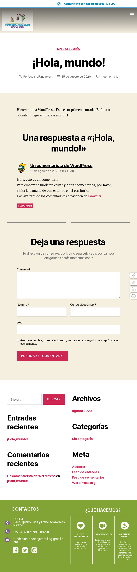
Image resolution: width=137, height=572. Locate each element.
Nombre (23, 304)
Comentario (24, 269)
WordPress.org (84, 483)
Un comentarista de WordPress (31, 476)
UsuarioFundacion (40, 76)
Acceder (78, 467)
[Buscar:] (24, 400)
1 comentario (109, 76)
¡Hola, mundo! (17, 439)
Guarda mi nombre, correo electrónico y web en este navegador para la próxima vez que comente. (70, 342)
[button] (132, 13)
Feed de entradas (85, 472)
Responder (25, 205)
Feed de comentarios (88, 477)
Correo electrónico (83, 304)
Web (19, 322)
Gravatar (94, 196)
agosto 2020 (82, 411)
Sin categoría (68, 49)
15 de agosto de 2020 (76, 76)
